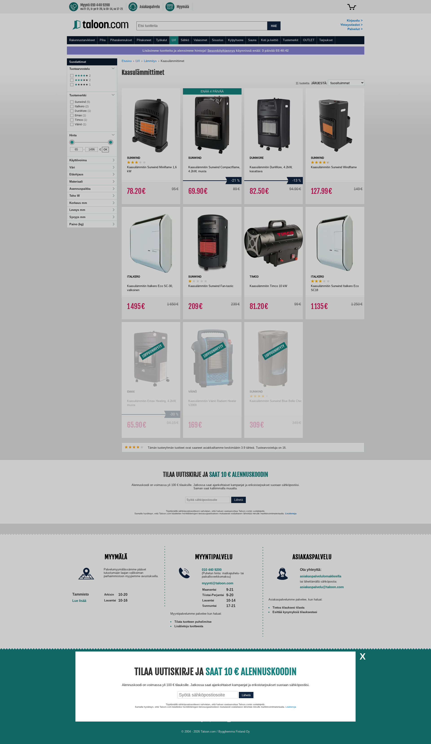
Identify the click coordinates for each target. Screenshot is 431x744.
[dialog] (215, 372)
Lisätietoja (291, 707)
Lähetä (246, 695)
